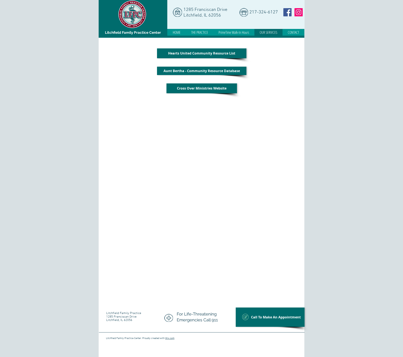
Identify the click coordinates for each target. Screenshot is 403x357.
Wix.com (169, 338)
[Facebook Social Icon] (287, 12)
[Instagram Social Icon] (298, 12)
